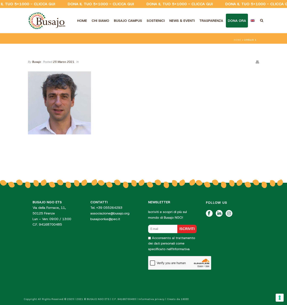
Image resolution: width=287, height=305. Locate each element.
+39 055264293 (109, 207)
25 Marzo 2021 (63, 62)
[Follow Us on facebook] (209, 213)
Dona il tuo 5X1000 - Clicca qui (101, 4)
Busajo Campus (128, 20)
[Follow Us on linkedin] (219, 213)
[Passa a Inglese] (252, 21)
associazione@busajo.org (109, 213)
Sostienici (156, 20)
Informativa (181, 249)
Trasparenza (211, 20)
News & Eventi (182, 20)
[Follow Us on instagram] (229, 213)
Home (82, 20)
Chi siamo (100, 20)
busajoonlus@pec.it (105, 219)
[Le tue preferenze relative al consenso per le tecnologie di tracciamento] (280, 298)
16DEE (185, 299)
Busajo (36, 62)
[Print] (257, 62)
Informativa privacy (151, 299)
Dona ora (237, 20)
